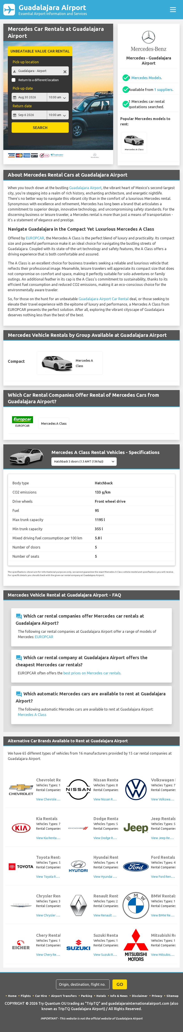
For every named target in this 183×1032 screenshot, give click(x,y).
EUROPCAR (35, 238)
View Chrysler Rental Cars (54, 915)
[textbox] (40, 70)
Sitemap (172, 995)
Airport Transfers (64, 995)
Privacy (157, 995)
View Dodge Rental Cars (110, 838)
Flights (26, 995)
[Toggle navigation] (173, 10)
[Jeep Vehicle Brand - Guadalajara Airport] (136, 828)
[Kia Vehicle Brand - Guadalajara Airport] (21, 828)
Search (40, 127)
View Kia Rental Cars (50, 838)
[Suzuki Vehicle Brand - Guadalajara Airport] (78, 945)
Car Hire (41, 995)
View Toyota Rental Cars (53, 876)
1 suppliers (163, 90)
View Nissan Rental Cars (110, 799)
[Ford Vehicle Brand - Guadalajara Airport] (136, 866)
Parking (86, 995)
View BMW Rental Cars (167, 915)
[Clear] (65, 71)
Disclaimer (140, 995)
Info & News (119, 995)
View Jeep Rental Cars (166, 838)
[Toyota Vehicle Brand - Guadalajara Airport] (21, 866)
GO (119, 984)
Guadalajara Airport (53, 9)
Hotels (101, 995)
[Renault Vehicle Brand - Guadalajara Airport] (78, 905)
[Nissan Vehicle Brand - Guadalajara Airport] (78, 789)
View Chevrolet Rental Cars (55, 799)
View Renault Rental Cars (111, 915)
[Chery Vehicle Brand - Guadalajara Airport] (21, 944)
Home (12, 995)
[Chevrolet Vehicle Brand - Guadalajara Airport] (21, 789)
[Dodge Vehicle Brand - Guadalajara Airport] (78, 828)
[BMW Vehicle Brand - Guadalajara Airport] (136, 905)
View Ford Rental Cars (166, 876)
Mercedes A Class (32, 715)
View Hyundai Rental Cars (111, 876)
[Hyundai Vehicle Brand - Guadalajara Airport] (78, 866)
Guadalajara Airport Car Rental (104, 299)
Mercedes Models (146, 78)
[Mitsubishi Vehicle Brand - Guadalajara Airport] (136, 945)
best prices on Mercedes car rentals (92, 673)
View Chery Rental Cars (52, 954)
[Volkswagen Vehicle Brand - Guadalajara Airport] (136, 789)
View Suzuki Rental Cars (110, 954)
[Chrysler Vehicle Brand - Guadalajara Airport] (21, 905)
